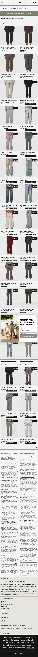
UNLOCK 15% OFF (28, 336)
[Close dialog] (36, 316)
